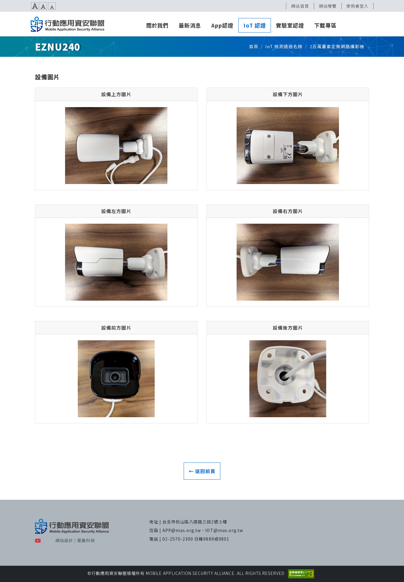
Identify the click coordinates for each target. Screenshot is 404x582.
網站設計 (64, 540)
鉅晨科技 (86, 540)
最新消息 (190, 25)
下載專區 (325, 25)
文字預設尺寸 (43, 6)
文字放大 (34, 6)
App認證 (222, 25)
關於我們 (157, 25)
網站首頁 (300, 6)
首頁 (253, 46)
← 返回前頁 (202, 471)
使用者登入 (357, 6)
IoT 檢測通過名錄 (284, 46)
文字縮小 (52, 6)
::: (2, 5)
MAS (67, 24)
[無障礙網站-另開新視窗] (301, 573)
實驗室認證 (290, 25)
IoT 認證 (254, 25)
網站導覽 (328, 6)
